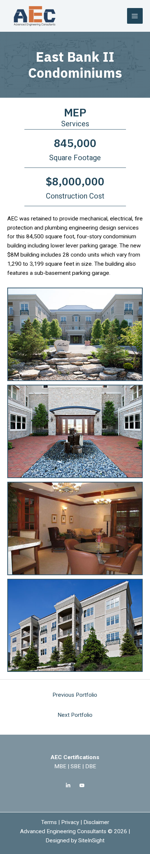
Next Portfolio (75, 715)
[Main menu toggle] (135, 16)
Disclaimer (96, 822)
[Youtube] (82, 785)
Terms (49, 822)
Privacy (70, 822)
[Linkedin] (68, 785)
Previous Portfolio (74, 695)
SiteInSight (91, 840)
